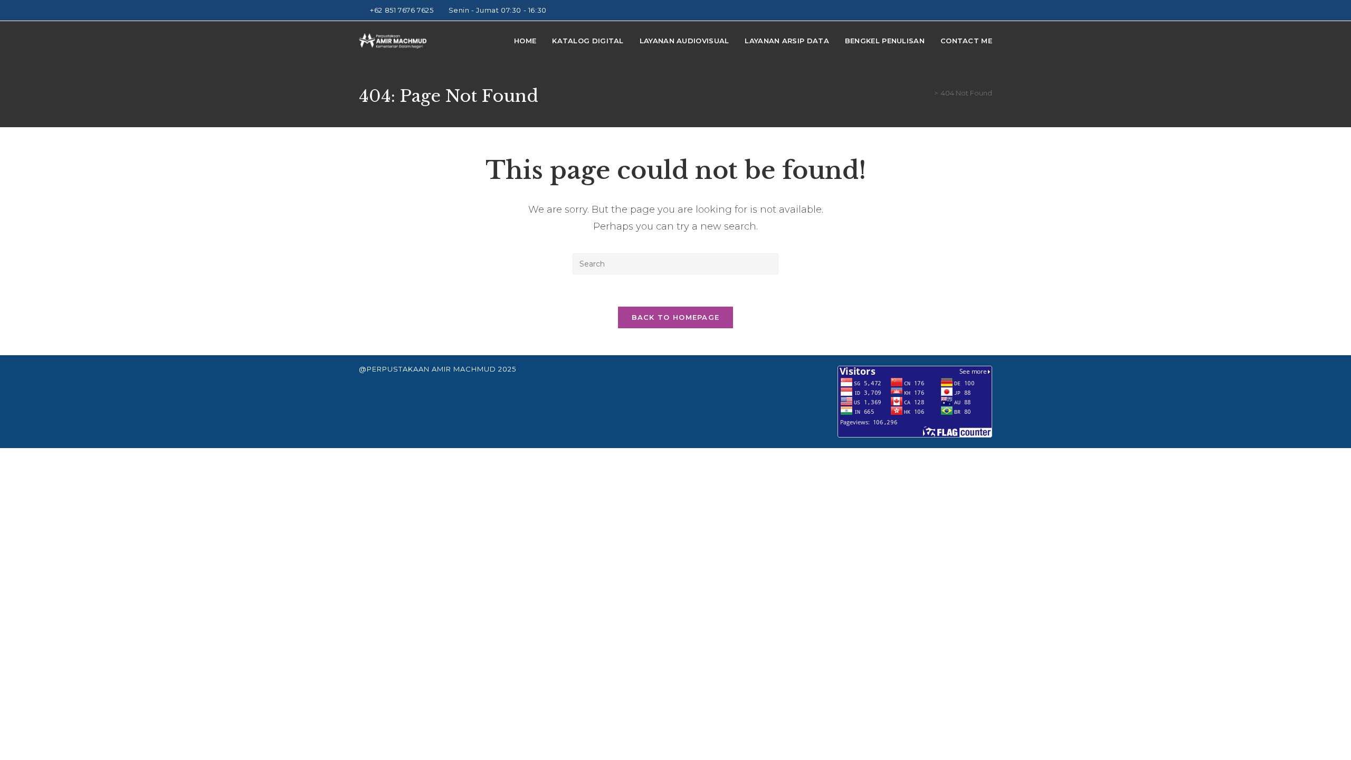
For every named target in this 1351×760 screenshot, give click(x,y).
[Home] (928, 93)
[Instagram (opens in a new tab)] (965, 10)
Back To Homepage (676, 317)
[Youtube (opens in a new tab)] (977, 10)
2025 (507, 369)
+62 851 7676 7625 (402, 10)
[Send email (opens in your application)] (987, 10)
